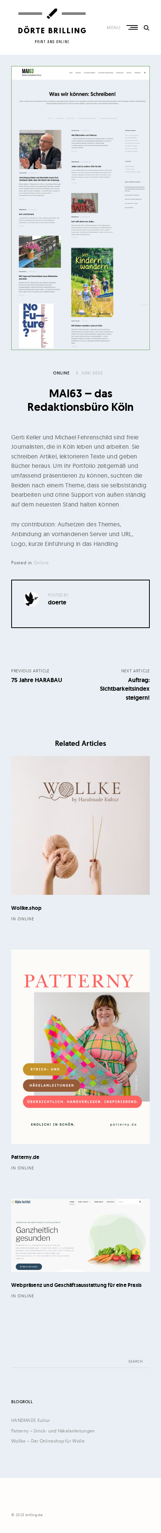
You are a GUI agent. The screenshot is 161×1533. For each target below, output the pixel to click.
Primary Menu (132, 27)
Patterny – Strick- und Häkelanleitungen (53, 1431)
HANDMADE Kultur (30, 1420)
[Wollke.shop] (80, 825)
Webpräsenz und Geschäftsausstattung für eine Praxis (76, 1285)
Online (61, 373)
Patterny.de (25, 1157)
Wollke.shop (26, 908)
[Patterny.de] (80, 1047)
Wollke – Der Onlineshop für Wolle (48, 1441)
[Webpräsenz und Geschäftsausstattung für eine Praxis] (80, 1235)
